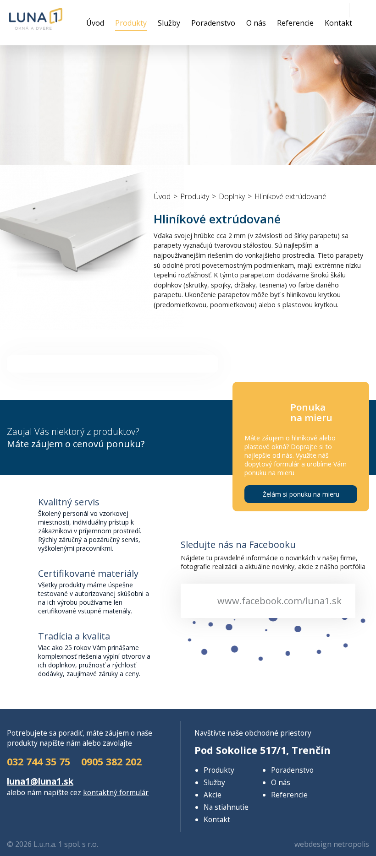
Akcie (212, 795)
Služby (169, 23)
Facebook (361, 9)
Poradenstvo (213, 23)
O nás (256, 23)
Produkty (131, 23)
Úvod (95, 23)
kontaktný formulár (116, 792)
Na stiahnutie (226, 807)
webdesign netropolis (331, 844)
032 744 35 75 (38, 761)
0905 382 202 (320, 9)
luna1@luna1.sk (337, 9)
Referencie (295, 23)
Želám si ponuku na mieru (301, 494)
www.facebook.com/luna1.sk (279, 601)
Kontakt (338, 23)
